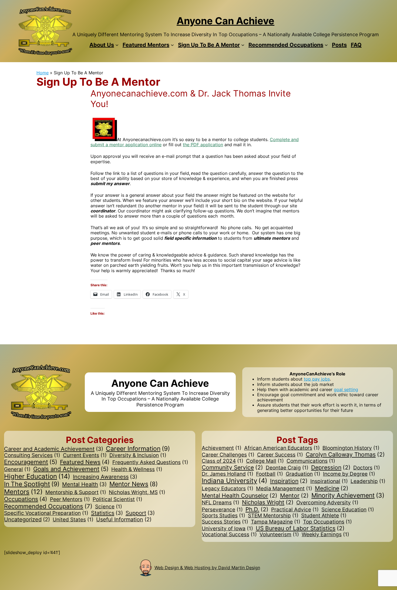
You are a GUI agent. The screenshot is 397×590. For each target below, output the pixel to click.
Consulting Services (32, 455)
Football (269, 474)
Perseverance (222, 510)
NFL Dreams (220, 503)
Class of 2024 (222, 461)
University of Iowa (227, 529)
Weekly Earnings (325, 535)
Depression (331, 467)
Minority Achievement (347, 495)
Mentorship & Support (75, 492)
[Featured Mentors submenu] (172, 44)
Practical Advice (295, 510)
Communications (311, 461)
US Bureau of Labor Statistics (300, 528)
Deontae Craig (287, 468)
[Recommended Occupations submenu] (326, 44)
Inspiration (289, 481)
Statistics (107, 513)
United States (73, 520)
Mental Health (84, 484)
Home (42, 72)
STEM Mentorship (273, 516)
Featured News (85, 462)
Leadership (368, 481)
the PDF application (203, 144)
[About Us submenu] (117, 44)
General (17, 469)
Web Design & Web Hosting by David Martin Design (207, 567)
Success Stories (225, 522)
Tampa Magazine (275, 522)
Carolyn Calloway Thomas (345, 454)
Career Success (280, 455)
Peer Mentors (70, 499)
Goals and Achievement (71, 469)
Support (140, 513)
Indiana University (234, 481)
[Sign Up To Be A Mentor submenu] (242, 44)
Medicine (331, 488)
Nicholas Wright (268, 502)
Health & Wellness (136, 469)
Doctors (366, 468)
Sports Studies (223, 516)
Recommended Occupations (48, 506)
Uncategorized (27, 519)
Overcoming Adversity (327, 503)
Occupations (25, 499)
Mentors (23, 492)
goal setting (346, 389)
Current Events (85, 455)
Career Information (138, 448)
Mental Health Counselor (239, 495)
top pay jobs (317, 379)
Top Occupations (327, 522)
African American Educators (282, 448)
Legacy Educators (227, 489)
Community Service (232, 467)
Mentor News (133, 484)
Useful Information (124, 519)
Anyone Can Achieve (225, 21)
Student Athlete (323, 516)
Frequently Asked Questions (150, 462)
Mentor (294, 495)
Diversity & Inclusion (137, 455)
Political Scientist (117, 499)
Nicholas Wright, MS (137, 492)
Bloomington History (350, 448)
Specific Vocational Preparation (46, 513)
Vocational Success (229, 535)
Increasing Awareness (105, 477)
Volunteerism (279, 535)
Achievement (221, 448)
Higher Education (37, 476)
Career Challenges (228, 455)
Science (108, 507)
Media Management (284, 489)
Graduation (303, 474)
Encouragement (30, 462)
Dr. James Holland (227, 474)
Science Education (347, 510)
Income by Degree (349, 474)
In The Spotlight (31, 484)
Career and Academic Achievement (53, 449)
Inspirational (329, 481)
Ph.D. (256, 509)
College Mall (265, 461)
